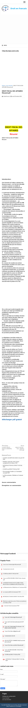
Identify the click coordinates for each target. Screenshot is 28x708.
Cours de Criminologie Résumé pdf (12, 564)
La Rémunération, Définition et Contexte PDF (15, 587)
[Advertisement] (14, 30)
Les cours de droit (6, 699)
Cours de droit (5, 698)
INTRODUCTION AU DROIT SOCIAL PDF (13, 596)
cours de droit (9, 85)
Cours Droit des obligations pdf (12, 631)
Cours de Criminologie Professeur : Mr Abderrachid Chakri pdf (14, 627)
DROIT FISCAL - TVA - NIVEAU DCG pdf (19, 449)
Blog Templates (10, 706)
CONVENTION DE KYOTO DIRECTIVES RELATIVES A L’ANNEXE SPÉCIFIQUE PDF (13, 583)
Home (3, 85)
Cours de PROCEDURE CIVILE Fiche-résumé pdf (14, 579)
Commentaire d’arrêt (8, 569)
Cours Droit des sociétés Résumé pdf (14, 645)
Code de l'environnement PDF (11, 605)
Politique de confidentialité (8, 696)
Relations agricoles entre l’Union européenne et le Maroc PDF (11, 462)
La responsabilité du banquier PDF (12, 592)
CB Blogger (18, 706)
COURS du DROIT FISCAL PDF (11, 469)
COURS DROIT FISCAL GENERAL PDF (7, 449)
